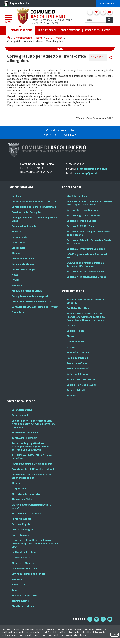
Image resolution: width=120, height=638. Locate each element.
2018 (49, 38)
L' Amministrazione (23, 38)
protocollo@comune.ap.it (92, 169)
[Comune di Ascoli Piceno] (45, 16)
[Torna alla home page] (8, 38)
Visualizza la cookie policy (77, 635)
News (39, 38)
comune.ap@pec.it (86, 173)
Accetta (114, 634)
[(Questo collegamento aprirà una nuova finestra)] (89, 12)
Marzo (59, 38)
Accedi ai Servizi (108, 3)
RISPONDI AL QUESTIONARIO (60, 135)
